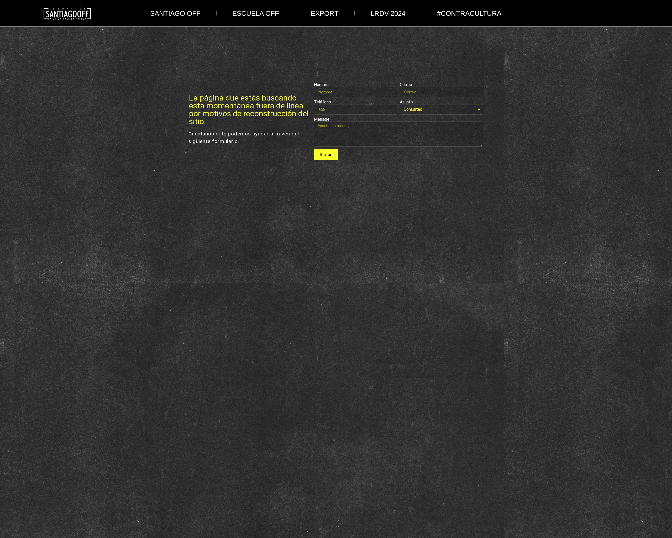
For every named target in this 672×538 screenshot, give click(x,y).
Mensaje (321, 119)
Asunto (406, 102)
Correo (406, 85)
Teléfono (322, 102)
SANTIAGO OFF (175, 13)
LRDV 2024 (388, 13)
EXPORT (325, 13)
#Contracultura (469, 13)
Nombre (321, 85)
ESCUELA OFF (255, 13)
